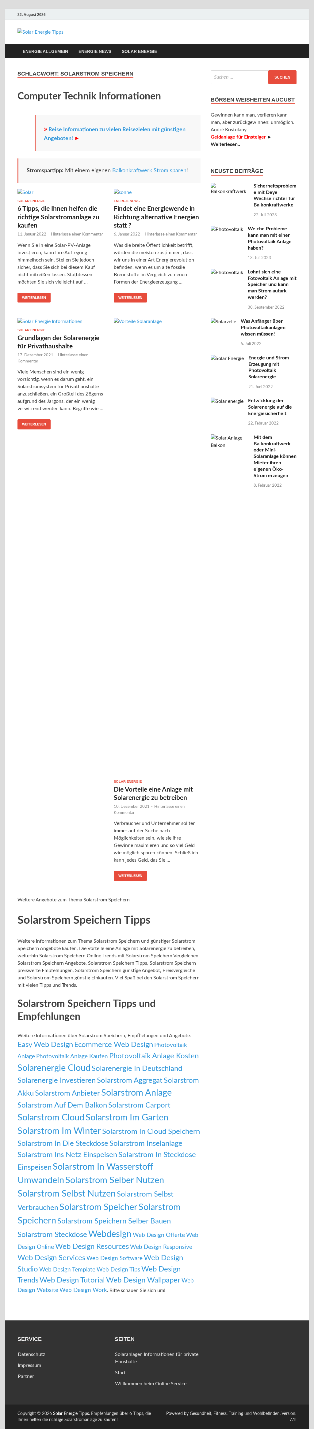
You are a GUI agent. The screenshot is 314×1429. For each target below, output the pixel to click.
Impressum (29, 1365)
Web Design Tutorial (72, 1280)
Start (120, 1372)
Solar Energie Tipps (71, 1414)
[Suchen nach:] (254, 77)
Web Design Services (51, 1258)
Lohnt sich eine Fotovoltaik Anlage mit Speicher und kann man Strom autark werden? (272, 284)
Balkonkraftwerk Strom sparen (149, 170)
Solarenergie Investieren (56, 1080)
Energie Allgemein (45, 51)
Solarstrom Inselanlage (145, 1143)
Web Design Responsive (161, 1247)
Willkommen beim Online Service (150, 1383)
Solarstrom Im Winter (59, 1131)
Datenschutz (31, 1354)
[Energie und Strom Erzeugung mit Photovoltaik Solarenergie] (227, 358)
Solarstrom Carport (139, 1105)
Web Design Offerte (159, 1235)
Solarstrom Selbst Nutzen (66, 1193)
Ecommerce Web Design (113, 1045)
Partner (26, 1376)
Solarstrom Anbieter (67, 1093)
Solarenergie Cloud (53, 1068)
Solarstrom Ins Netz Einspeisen (67, 1155)
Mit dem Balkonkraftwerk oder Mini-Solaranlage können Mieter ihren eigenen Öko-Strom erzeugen (275, 456)
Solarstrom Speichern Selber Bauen (114, 1221)
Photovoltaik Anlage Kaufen (72, 1057)
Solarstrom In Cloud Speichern (151, 1131)
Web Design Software (114, 1258)
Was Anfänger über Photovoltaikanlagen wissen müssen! (263, 327)
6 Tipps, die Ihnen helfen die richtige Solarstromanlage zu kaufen (58, 217)
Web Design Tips (118, 1270)
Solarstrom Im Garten (127, 1117)
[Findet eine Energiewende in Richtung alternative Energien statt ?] (157, 194)
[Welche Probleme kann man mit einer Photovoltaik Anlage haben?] (227, 229)
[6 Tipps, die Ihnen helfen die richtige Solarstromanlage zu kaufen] (60, 194)
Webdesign (110, 1234)
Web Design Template (67, 1270)
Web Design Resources (92, 1246)
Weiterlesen (34, 297)
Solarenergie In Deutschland (137, 1068)
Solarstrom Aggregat (130, 1080)
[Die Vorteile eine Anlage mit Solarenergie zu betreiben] (157, 549)
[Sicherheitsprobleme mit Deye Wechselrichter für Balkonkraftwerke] (230, 186)
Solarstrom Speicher (98, 1207)
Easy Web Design (45, 1045)
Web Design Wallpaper (143, 1280)
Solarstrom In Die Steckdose (62, 1143)
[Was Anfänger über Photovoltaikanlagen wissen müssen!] (223, 321)
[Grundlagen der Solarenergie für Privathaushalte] (60, 323)
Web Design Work (83, 1290)
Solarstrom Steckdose (52, 1234)
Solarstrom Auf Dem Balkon (62, 1105)
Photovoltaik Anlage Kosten (154, 1056)
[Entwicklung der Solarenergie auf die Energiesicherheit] (227, 401)
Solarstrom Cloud (50, 1117)
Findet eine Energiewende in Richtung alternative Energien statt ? (156, 217)
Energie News (94, 51)
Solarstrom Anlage (136, 1092)
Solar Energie (139, 51)
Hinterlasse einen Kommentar (77, 234)
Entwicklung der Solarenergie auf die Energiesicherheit (270, 407)
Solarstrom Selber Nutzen (114, 1180)
